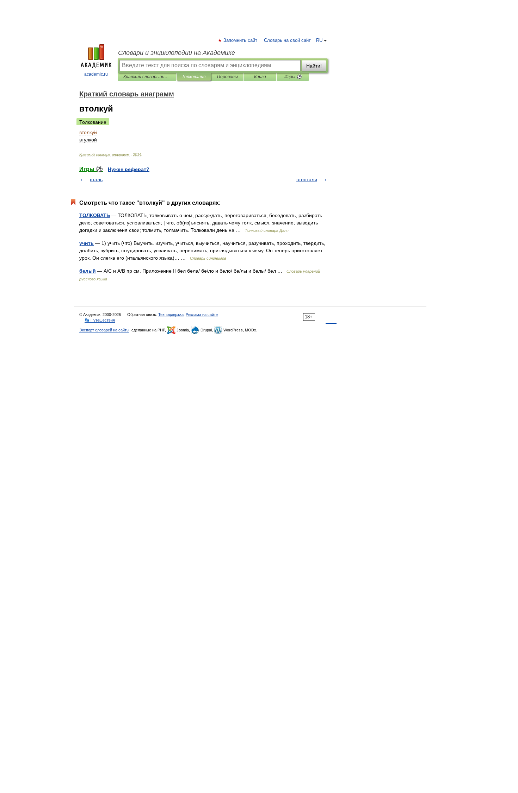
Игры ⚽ (293, 76)
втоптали (306, 179)
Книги (260, 76)
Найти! (314, 66)
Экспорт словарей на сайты (104, 330)
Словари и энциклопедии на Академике (176, 52)
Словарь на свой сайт (287, 40)
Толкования (193, 76)
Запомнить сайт (240, 40)
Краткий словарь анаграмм (147, 76)
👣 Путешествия (100, 320)
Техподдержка (171, 314)
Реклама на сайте (202, 314)
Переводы (227, 76)
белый (87, 271)
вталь (96, 179)
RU (319, 40)
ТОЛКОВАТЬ (94, 215)
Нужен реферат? (128, 169)
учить (86, 243)
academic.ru (96, 74)
